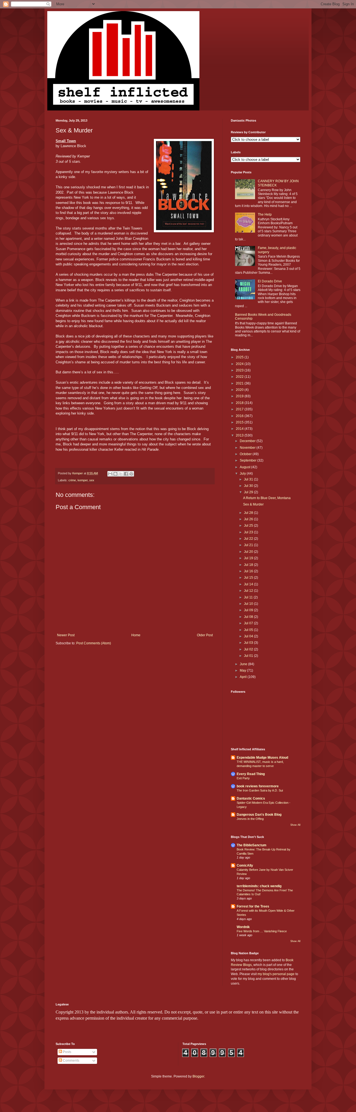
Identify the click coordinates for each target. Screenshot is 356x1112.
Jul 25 (249, 525)
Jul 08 (249, 617)
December (248, 441)
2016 (240, 416)
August (245, 467)
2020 (240, 390)
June (244, 664)
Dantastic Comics (251, 798)
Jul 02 (249, 649)
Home (135, 635)
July (243, 473)
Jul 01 (249, 656)
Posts (66, 1052)
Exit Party (243, 778)
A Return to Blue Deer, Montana (267, 498)
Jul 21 (249, 545)
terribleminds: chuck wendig (259, 886)
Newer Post (66, 635)
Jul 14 (249, 584)
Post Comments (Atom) (93, 643)
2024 (240, 364)
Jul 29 (249, 492)
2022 (240, 377)
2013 (240, 435)
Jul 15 (249, 578)
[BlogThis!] (115, 474)
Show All (295, 824)
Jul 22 (249, 539)
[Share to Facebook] (126, 474)
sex (91, 480)
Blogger (198, 1076)
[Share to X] (120, 474)
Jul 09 (249, 610)
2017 (240, 409)
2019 (240, 396)
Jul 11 (249, 597)
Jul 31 (249, 479)
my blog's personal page (276, 974)
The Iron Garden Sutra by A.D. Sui (260, 790)
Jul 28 (249, 513)
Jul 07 (249, 623)
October (246, 454)
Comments (70, 1060)
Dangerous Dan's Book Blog (259, 815)
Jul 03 (249, 643)
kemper (83, 480)
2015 (240, 422)
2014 (240, 429)
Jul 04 (249, 636)
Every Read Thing (251, 774)
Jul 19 (249, 558)
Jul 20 (249, 552)
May (243, 670)
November (248, 448)
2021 (240, 383)
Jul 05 (249, 630)
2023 (240, 370)
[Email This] (110, 474)
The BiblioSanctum (251, 845)
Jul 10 (249, 604)
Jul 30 (249, 486)
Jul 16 (249, 571)
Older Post (205, 635)
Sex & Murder (253, 504)
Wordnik (243, 927)
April (244, 677)
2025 (240, 357)
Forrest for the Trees (253, 906)
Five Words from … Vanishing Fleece (262, 931)
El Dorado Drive (270, 281)
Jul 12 (249, 591)
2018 (240, 403)
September (248, 460)
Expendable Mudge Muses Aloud (262, 758)
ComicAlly (245, 865)
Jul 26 (249, 519)
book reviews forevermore (258, 786)
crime (72, 480)
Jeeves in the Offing (250, 818)
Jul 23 (249, 532)
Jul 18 (249, 565)
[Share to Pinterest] (131, 474)
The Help (265, 214)
